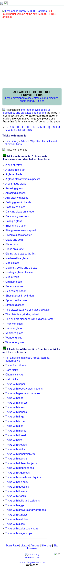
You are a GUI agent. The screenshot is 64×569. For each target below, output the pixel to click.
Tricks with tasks (14, 407)
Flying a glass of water (18, 235)
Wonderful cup (13, 337)
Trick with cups (14, 323)
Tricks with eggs (14, 505)
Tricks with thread (15, 435)
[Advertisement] (32, 53)
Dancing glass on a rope (19, 211)
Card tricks (11, 370)
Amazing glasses (15, 193)
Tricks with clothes (16, 444)
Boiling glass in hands (18, 202)
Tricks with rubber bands (19, 468)
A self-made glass (15, 183)
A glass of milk (13, 174)
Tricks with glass (15, 524)
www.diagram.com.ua (32, 562)
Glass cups (11, 244)
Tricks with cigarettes (17, 472)
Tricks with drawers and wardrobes (25, 510)
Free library (12, 141)
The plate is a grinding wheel (22, 314)
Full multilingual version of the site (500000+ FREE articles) (29, 14)
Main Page (12, 545)
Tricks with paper (15, 384)
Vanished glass (14, 333)
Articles (40, 101)
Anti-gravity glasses (16, 197)
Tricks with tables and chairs (21, 528)
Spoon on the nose (16, 300)
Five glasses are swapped (20, 230)
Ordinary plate (13, 281)
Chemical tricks (14, 374)
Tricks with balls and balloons (22, 500)
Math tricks (11, 379)
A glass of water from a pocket (22, 179)
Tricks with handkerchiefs (20, 454)
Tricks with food (14, 398)
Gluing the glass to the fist (20, 253)
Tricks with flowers (16, 491)
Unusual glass (13, 328)
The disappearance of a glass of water (27, 309)
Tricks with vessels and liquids (23, 477)
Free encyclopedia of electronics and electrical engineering (32, 99)
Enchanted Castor (15, 225)
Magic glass (12, 263)
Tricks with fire (13, 440)
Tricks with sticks (15, 449)
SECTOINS (25, 130)
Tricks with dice (14, 426)
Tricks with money (15, 430)
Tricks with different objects (21, 463)
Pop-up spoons (14, 286)
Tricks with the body (16, 482)
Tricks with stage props (18, 533)
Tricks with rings (14, 416)
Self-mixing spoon (15, 291)
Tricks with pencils (16, 412)
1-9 (7, 127)
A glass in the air (15, 169)
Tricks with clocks (15, 496)
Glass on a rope (14, 249)
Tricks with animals (16, 402)
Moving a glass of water (19, 272)
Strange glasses (14, 305)
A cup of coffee (13, 165)
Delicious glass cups (17, 216)
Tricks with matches (16, 519)
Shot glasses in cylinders (19, 295)
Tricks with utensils (16, 458)
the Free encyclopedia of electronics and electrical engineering (26, 111)
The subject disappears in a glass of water (29, 319)
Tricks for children (15, 365)
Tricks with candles (16, 514)
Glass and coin (14, 239)
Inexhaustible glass (16, 258)
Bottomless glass (15, 207)
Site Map (46, 545)
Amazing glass (14, 188)
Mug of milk (12, 277)
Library (25, 545)
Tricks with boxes (15, 421)
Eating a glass (13, 221)
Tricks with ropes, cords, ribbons (24, 388)
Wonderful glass (14, 342)
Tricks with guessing (17, 486)
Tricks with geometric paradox (22, 393)
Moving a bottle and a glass (21, 267)
